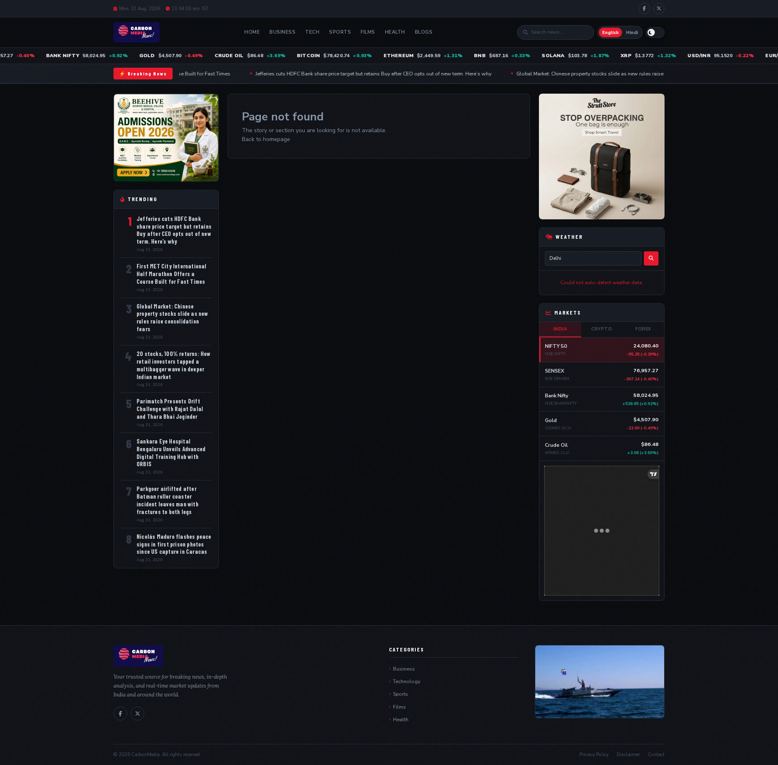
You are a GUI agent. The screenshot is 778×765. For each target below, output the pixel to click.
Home (252, 32)
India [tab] (560, 329)
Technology (406, 681)
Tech (312, 32)
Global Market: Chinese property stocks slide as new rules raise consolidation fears (586, 73)
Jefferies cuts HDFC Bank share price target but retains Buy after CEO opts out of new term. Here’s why (346, 73)
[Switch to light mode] (655, 32)
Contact (656, 754)
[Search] (651, 258)
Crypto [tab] (601, 329)
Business (282, 32)
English (610, 33)
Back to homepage (266, 139)
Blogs (424, 32)
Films (368, 32)
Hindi (632, 33)
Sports (340, 32)
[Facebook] (644, 8)
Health (395, 32)
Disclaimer (628, 754)
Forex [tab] (643, 329)
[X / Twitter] (659, 8)
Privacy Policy (594, 754)
